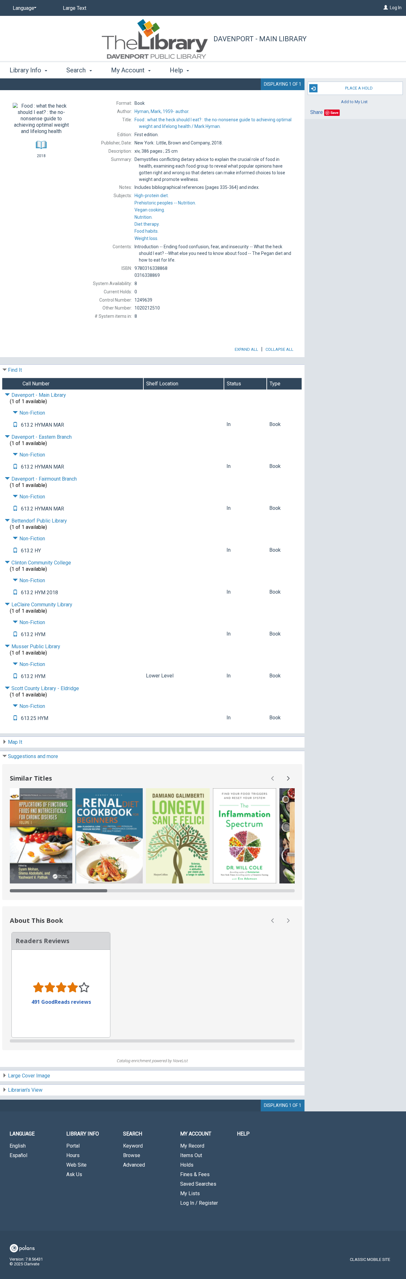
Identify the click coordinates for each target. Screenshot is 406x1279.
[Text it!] (15, 425)
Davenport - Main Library (260, 39)
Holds (186, 1165)
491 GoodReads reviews (61, 1002)
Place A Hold (359, 88)
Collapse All (279, 349)
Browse (131, 1155)
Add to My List (354, 101)
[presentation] (41, 835)
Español (18, 1155)
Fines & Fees (195, 1174)
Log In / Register (199, 1203)
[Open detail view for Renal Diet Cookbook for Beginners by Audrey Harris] (109, 835)
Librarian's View (25, 1090)
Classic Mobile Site (370, 1259)
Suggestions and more (33, 756)
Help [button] (177, 70)
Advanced (134, 1165)
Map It (15, 742)
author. (161, 111)
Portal (73, 1146)
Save (334, 112)
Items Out (191, 1155)
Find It (15, 370)
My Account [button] (128, 70)
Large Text (74, 8)
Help (243, 1134)
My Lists (190, 1193)
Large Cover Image (29, 1076)
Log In (396, 7)
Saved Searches (198, 1184)
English (18, 1146)
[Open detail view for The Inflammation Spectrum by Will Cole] (245, 835)
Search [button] (76, 70)
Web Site (76, 1165)
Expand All (246, 349)
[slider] (152, 890)
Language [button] (22, 1134)
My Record (192, 1146)
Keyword (133, 1146)
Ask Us (74, 1174)
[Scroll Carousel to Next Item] (288, 778)
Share (316, 112)
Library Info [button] (26, 70)
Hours (73, 1155)
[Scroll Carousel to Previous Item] (272, 778)
